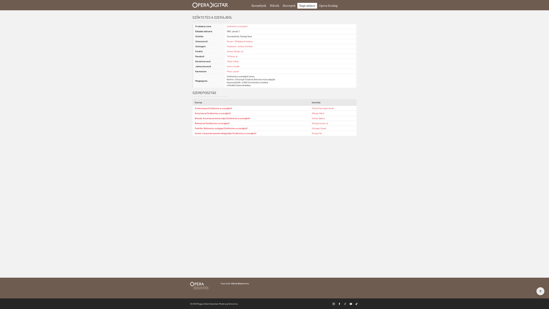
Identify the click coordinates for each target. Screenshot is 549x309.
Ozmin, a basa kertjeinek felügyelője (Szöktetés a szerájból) (225, 133)
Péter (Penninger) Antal (323, 108)
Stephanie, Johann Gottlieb (240, 46)
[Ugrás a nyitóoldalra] (210, 5)
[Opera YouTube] (351, 303)
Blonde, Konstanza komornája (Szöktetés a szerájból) (222, 118)
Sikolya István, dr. (320, 123)
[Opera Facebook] (339, 303)
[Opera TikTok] (356, 303)
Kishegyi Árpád (319, 128)
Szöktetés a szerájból (237, 26)
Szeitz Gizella (233, 66)
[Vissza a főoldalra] (199, 286)
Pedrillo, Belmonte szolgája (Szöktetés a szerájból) (221, 128)
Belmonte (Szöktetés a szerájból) (212, 123)
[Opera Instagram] (333, 303)
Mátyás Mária (318, 113)
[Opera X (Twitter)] (345, 303)
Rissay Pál (317, 133)
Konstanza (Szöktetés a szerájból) (213, 113)
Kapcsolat (235, 283)
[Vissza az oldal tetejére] (540, 291)
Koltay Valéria (318, 118)
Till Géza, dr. (232, 56)
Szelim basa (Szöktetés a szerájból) (213, 108)
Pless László (233, 71)
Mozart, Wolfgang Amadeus (240, 41)
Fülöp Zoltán (233, 61)
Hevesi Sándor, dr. (235, 51)
